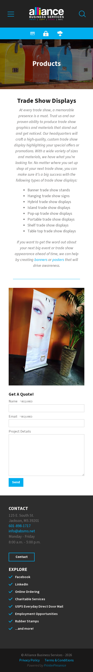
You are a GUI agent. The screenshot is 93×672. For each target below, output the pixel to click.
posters (58, 259)
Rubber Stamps (27, 621)
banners (40, 259)
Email (13, 416)
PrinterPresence (55, 665)
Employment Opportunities (36, 613)
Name (13, 401)
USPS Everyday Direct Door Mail (39, 606)
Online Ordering (27, 591)
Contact (22, 557)
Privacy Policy (29, 660)
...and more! (24, 628)
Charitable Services (30, 599)
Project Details (20, 431)
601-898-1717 (20, 526)
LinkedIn (21, 584)
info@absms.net (22, 531)
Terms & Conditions (59, 660)
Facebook (22, 577)
